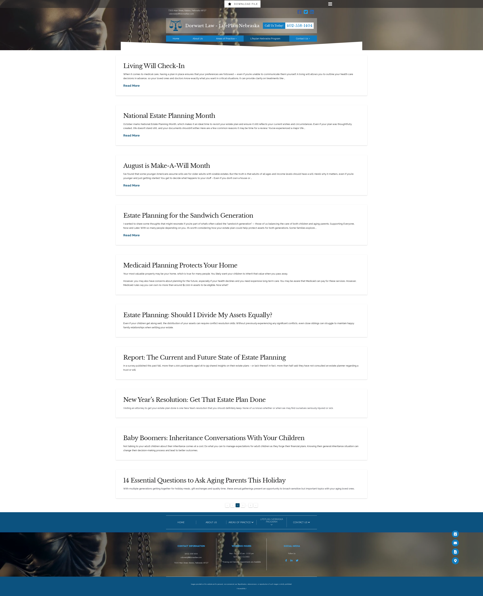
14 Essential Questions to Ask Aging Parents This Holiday (204, 480)
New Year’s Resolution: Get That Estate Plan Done (194, 399)
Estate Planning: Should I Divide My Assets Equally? (197, 315)
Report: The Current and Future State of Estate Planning (204, 357)
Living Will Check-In (154, 66)
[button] (330, 3)
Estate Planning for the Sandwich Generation (188, 215)
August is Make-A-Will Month (166, 165)
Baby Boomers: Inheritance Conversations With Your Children (214, 438)
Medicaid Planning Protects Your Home (180, 265)
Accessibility (241, 588)
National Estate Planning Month (169, 116)
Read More (131, 85)
